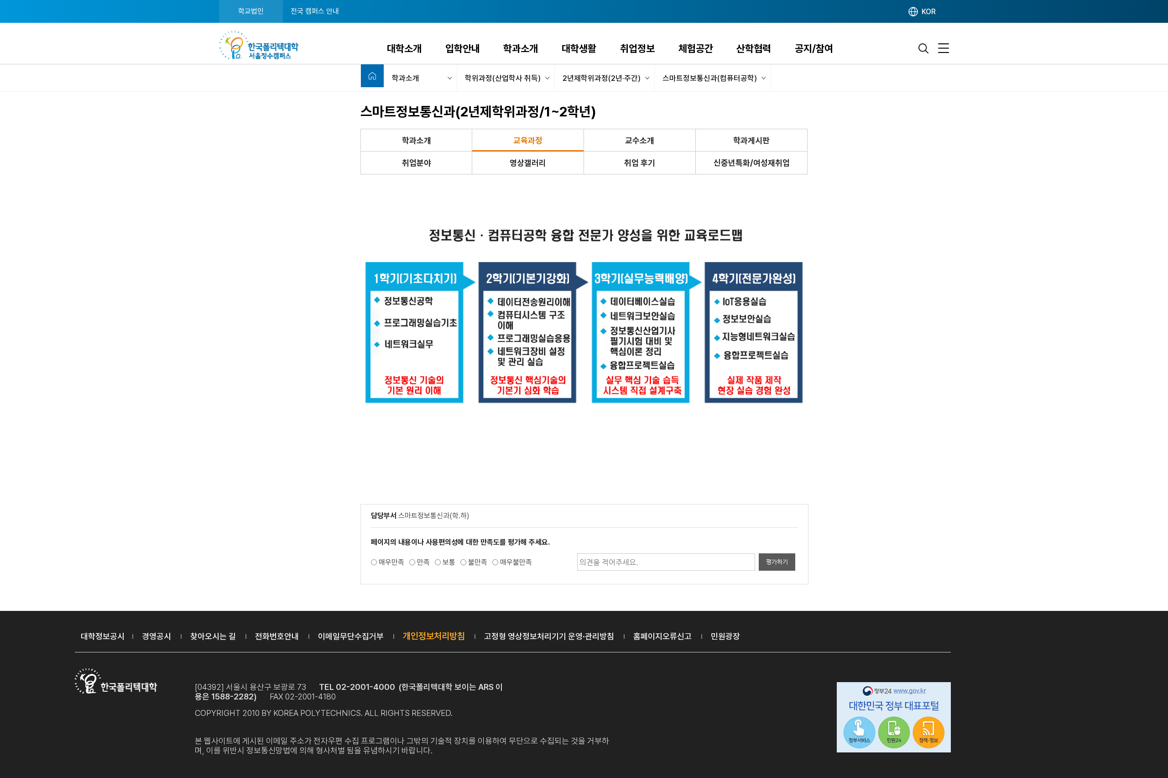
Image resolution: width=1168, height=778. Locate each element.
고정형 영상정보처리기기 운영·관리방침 (549, 636)
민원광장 (725, 636)
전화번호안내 (277, 636)
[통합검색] (923, 48)
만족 (423, 562)
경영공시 (156, 636)
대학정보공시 (103, 636)
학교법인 (251, 11)
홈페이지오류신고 (662, 636)
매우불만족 (516, 562)
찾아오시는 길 (213, 636)
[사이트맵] (943, 48)
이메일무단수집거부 (351, 636)
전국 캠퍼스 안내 (315, 11)
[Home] (372, 75)
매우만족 (391, 562)
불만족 (477, 562)
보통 (449, 562)
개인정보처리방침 (434, 636)
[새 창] (894, 718)
